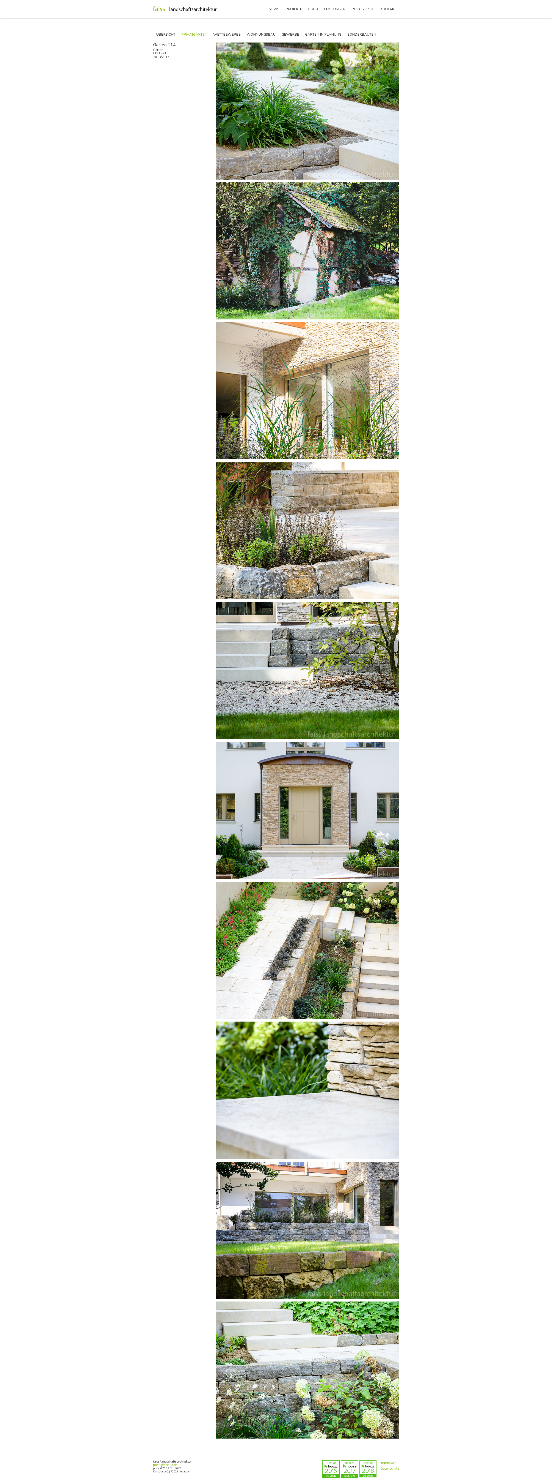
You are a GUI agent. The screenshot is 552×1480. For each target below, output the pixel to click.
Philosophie (362, 9)
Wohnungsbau (261, 34)
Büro (313, 9)
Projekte (293, 9)
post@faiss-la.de (165, 1465)
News (274, 9)
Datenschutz (389, 1468)
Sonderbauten (361, 34)
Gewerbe (290, 34)
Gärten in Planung (323, 34)
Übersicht (165, 34)
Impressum (388, 1463)
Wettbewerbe (227, 34)
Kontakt (388, 9)
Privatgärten (194, 34)
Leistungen (334, 9)
